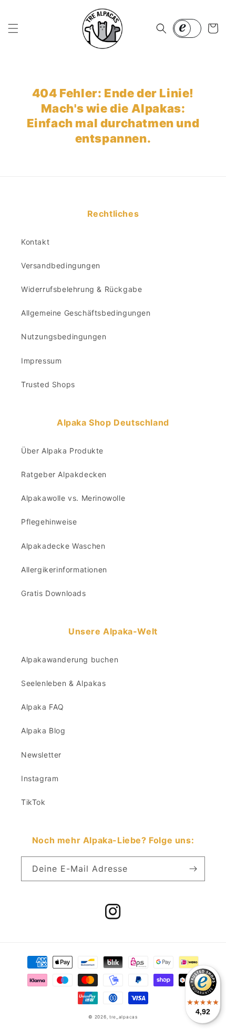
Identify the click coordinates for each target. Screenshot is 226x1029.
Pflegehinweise (49, 521)
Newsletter (41, 754)
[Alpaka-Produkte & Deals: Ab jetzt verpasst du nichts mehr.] (192, 868)
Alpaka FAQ (42, 706)
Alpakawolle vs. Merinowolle (73, 497)
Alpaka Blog (43, 730)
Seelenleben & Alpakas (63, 683)
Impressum (41, 360)
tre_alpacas (123, 1017)
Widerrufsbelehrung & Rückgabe (81, 289)
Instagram (39, 778)
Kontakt (35, 241)
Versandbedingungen (60, 265)
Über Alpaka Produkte (62, 450)
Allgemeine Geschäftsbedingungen (86, 312)
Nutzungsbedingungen (63, 336)
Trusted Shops (48, 384)
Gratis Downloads (53, 593)
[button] (13, 28)
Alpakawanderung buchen (69, 659)
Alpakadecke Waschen (63, 545)
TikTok (33, 802)
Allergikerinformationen (64, 569)
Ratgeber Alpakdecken (64, 474)
